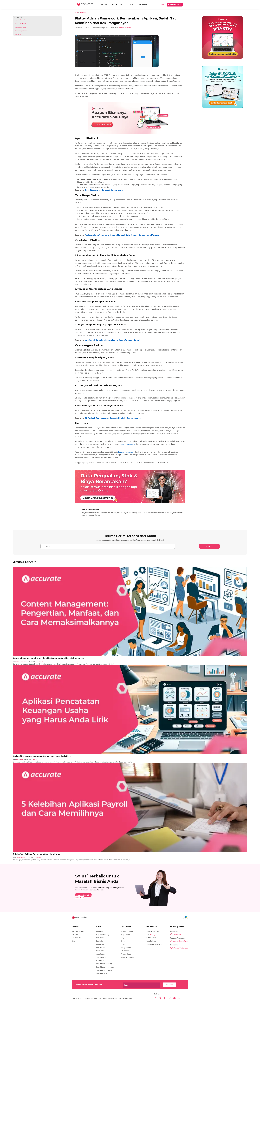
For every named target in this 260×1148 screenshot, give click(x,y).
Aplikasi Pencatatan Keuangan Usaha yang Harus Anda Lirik (42, 756)
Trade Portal (101, 957)
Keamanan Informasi (153, 944)
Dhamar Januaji (20, 857)
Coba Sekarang (174, 4)
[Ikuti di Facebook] (165, 998)
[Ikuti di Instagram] (155, 998)
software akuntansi (127, 444)
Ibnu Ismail (19, 760)
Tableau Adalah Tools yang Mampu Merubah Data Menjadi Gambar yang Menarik (122, 235)
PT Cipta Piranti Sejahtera (91, 998)
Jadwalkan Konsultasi (83, 895)
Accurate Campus (127, 931)
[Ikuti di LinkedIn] (179, 998)
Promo (123, 944)
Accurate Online (78, 931)
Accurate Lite (76, 934)
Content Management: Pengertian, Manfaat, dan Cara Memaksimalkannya (48, 658)
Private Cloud (126, 954)
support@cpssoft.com (180, 941)
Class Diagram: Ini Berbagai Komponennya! (104, 190)
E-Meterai (100, 960)
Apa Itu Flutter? (19, 20)
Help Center (125, 934)
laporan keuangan (126, 452)
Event (123, 941)
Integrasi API (126, 947)
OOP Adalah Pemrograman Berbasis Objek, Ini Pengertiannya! (113, 418)
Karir (150, 934)
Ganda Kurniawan (124, 28)
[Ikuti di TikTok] (170, 998)
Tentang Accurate (152, 931)
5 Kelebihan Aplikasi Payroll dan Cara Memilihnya (36, 854)
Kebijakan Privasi (125, 998)
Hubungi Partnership (180, 948)
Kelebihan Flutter (20, 27)
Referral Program (127, 957)
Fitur (114, 4)
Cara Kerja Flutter (20, 23)
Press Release (151, 941)
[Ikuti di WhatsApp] (160, 998)
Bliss (73, 941)
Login (161, 4)
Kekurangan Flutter (21, 31)
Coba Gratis (79, 897)
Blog (76, 12)
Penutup (18, 34)
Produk (104, 4)
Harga (132, 4)
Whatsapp (177, 934)
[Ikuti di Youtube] (174, 998)
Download (125, 951)
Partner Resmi (151, 938)
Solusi (123, 4)
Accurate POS (77, 938)
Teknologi (82, 12)
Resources (143, 4)
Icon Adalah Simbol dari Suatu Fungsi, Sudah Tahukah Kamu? (112, 340)
